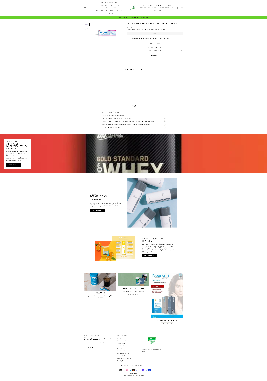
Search (119, 338)
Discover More (14, 165)
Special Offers (107, 2)
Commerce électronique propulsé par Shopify (133, 375)
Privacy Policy (121, 345)
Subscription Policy (122, 355)
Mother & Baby (147, 5)
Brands (143, 8)
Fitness (119, 10)
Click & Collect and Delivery (125, 358)
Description (155, 43)
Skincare (109, 13)
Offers (168, 5)
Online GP (157, 10)
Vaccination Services (123, 350)
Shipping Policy (121, 361)
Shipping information (155, 47)
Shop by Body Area (109, 8)
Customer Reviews (166, 8)
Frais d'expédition (141, 29)
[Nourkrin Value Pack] (167, 296)
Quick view (96, 89)
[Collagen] (100, 282)
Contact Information (123, 353)
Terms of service (121, 340)
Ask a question (155, 50)
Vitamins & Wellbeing (104, 10)
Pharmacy (152, 8)
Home (117, 2)
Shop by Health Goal (109, 5)
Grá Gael (159, 5)
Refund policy (121, 343)
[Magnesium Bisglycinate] (133, 279)
